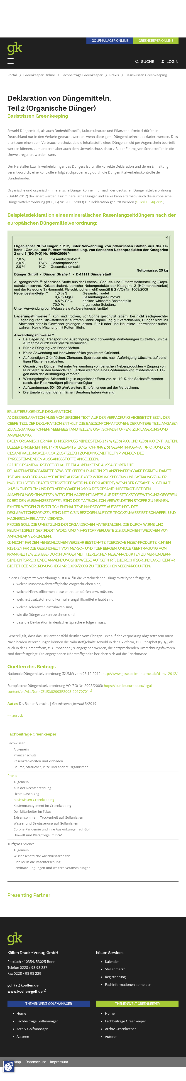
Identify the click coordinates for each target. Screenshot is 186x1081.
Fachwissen (16, 743)
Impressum (59, 1062)
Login (170, 62)
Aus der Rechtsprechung (32, 788)
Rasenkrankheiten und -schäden (38, 761)
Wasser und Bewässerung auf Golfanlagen (46, 823)
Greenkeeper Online (39, 75)
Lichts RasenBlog (26, 794)
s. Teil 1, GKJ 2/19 (149, 202)
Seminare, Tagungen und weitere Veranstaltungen (52, 868)
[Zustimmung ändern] (8, 1066)
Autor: (12, 703)
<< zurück (15, 715)
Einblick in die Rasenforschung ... (39, 862)
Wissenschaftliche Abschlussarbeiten (42, 856)
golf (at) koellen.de (23, 985)
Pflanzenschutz (25, 755)
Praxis (114, 75)
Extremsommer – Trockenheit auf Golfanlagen (48, 817)
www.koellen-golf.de (25, 991)
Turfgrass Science (20, 844)
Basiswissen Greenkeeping (146, 75)
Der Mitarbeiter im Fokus (32, 812)
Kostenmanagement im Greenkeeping (42, 806)
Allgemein (21, 749)
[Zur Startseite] (17, 48)
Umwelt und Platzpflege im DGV (38, 835)
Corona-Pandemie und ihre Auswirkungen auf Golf (52, 829)
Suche (144, 62)
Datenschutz (35, 1062)
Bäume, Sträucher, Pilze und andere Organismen (51, 767)
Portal (12, 75)
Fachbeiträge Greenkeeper (82, 75)
